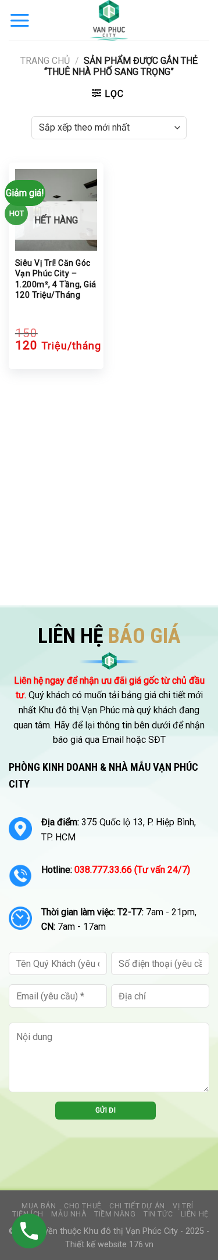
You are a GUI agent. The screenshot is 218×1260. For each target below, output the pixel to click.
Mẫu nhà (68, 1214)
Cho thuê (83, 1206)
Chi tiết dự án (137, 1206)
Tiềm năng (115, 1214)
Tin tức (158, 1214)
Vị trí (183, 1206)
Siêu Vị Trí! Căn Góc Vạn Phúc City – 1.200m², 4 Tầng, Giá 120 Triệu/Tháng (56, 278)
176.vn (141, 1245)
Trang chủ (45, 60)
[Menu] (20, 20)
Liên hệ (195, 1214)
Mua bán (39, 1206)
